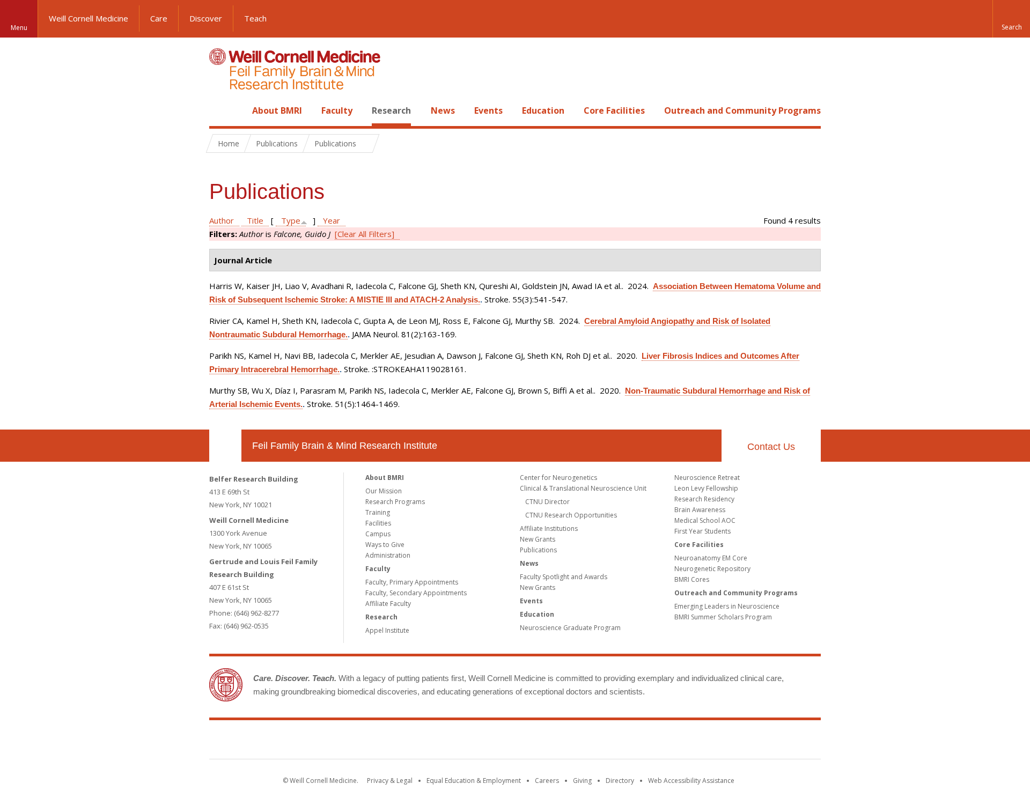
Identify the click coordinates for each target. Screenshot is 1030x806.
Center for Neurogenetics (558, 477)
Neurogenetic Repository (712, 568)
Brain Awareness (699, 509)
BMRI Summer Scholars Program (723, 617)
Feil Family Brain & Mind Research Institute (344, 445)
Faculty (336, 110)
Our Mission (383, 491)
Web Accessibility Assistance (691, 780)
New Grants (537, 539)
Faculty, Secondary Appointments (416, 592)
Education (543, 110)
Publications (538, 549)
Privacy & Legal (390, 780)
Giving (582, 780)
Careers (547, 780)
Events (488, 110)
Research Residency (704, 499)
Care (158, 18)
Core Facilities (614, 110)
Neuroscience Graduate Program (570, 627)
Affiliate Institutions (549, 528)
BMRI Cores (691, 579)
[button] (1011, 19)
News (443, 110)
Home (221, 110)
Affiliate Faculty (388, 603)
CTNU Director (547, 501)
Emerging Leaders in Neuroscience (726, 606)
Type (290, 220)
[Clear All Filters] (364, 233)
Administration (387, 555)
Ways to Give (384, 544)
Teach (255, 18)
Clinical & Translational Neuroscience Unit (583, 488)
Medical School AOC (704, 520)
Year (331, 220)
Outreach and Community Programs (742, 110)
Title (255, 220)
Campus (378, 533)
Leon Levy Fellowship (706, 488)
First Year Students (702, 531)
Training (377, 512)
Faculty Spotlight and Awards (563, 576)
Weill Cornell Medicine (88, 18)
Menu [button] (19, 27)
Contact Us (771, 446)
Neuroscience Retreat (707, 477)
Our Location (225, 446)
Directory (620, 780)
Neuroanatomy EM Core (710, 558)
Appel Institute (387, 630)
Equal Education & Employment (473, 780)
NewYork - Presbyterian (605, 741)
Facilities (378, 523)
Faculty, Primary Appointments (411, 582)
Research (391, 110)
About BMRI (277, 110)
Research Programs (395, 501)
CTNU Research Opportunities (571, 515)
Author (221, 220)
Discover (205, 18)
